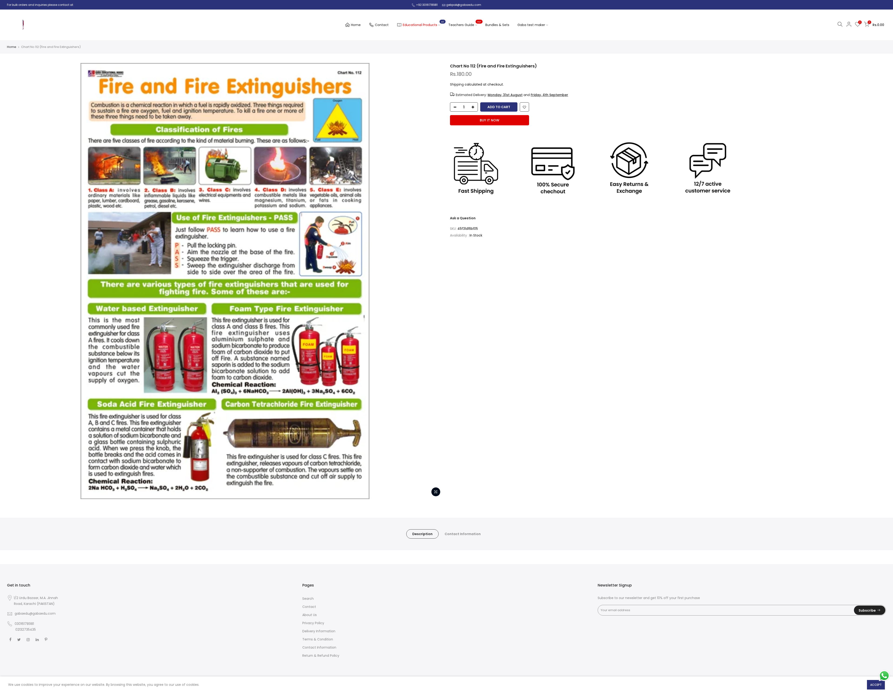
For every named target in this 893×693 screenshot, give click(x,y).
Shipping (457, 84)
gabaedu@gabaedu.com (35, 613)
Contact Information (463, 534)
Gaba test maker (531, 25)
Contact (382, 25)
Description (422, 534)
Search (308, 598)
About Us (309, 615)
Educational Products (423, 23)
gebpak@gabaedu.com (463, 5)
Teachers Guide (464, 23)
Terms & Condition (317, 639)
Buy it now (489, 120)
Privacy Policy (313, 623)
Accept (876, 685)
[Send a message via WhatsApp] (884, 675)
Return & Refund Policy (320, 655)
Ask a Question (463, 218)
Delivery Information (318, 631)
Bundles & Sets (497, 25)
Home (356, 25)
